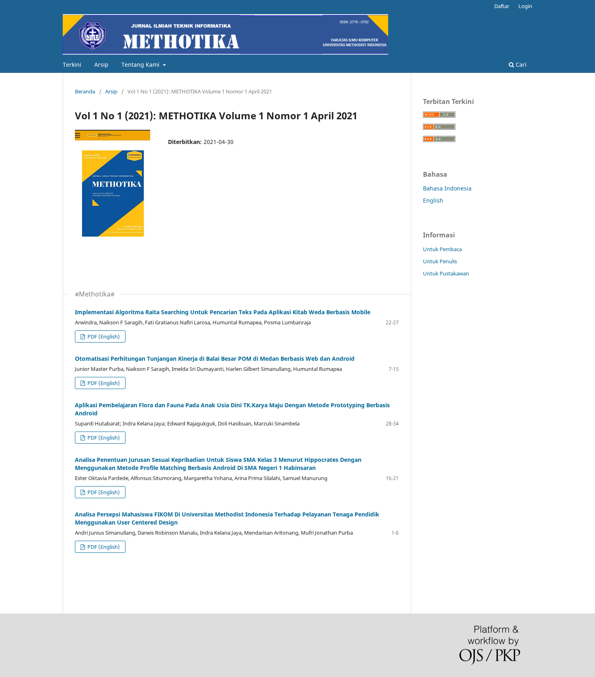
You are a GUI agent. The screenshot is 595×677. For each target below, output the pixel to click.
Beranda (85, 91)
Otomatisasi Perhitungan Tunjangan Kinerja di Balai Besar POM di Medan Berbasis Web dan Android (215, 358)
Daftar (501, 6)
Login (525, 6)
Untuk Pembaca (442, 249)
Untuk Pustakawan (446, 273)
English (433, 200)
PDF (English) (103, 336)
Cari (520, 64)
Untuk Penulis (440, 261)
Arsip (101, 64)
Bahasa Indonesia (447, 188)
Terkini (72, 64)
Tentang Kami (141, 64)
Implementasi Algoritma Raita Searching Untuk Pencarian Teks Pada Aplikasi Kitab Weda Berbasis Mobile (222, 312)
